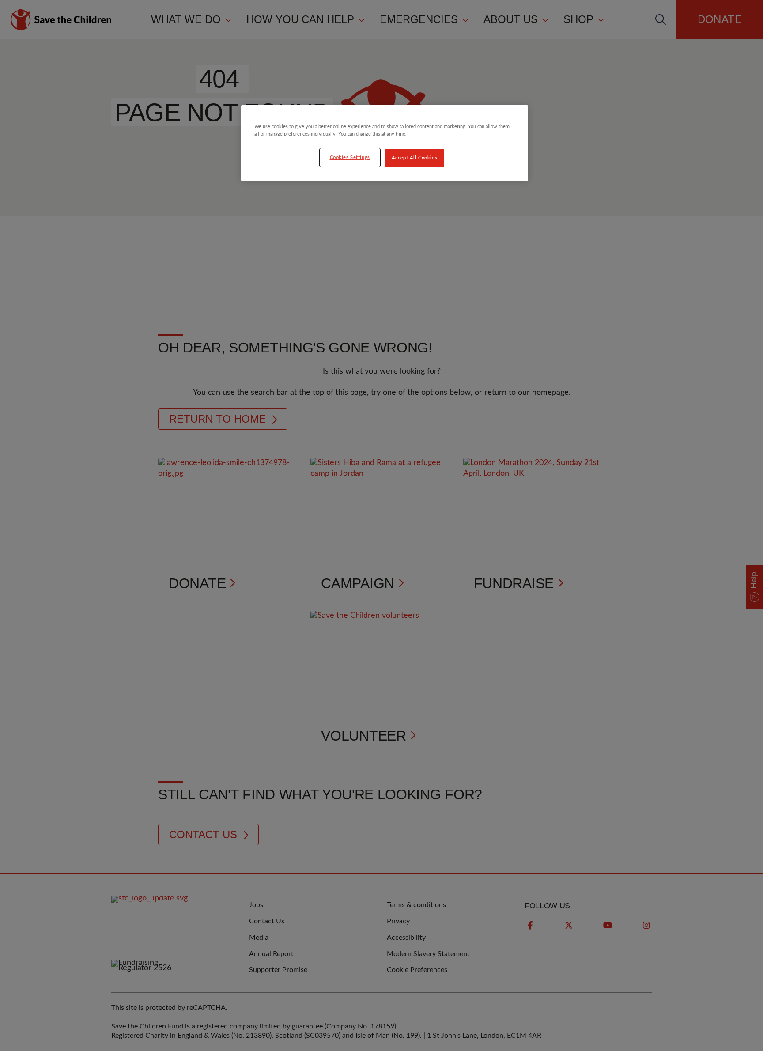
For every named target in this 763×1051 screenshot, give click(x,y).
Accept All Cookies (414, 157)
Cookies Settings (350, 157)
